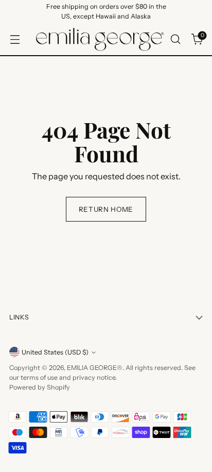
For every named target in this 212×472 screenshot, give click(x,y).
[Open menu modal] (14, 39)
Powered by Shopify (39, 387)
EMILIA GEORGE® (94, 368)
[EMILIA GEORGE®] (100, 39)
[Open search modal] (175, 39)
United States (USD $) (55, 352)
